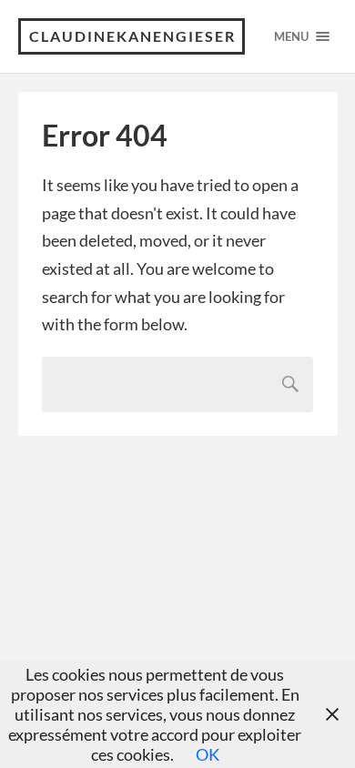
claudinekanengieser (132, 36)
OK (207, 754)
